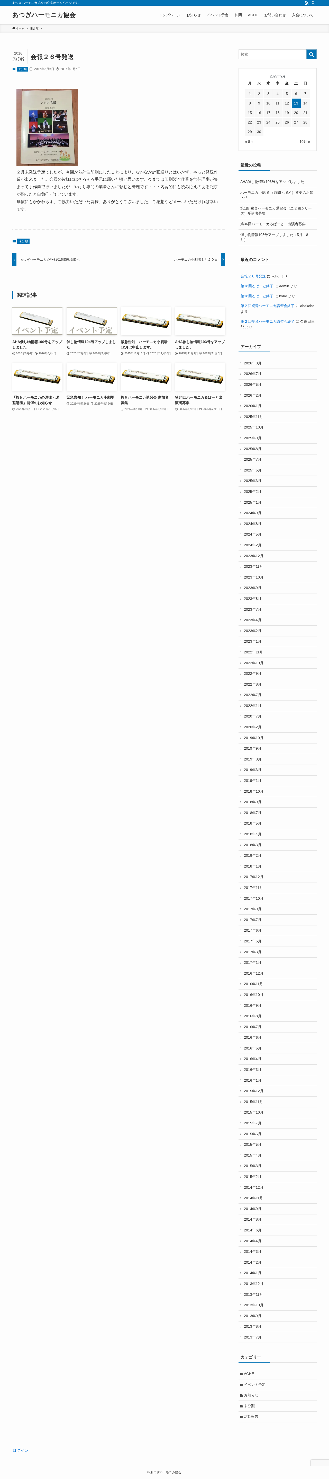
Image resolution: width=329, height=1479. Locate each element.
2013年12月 (253, 1284)
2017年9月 (252, 909)
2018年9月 (252, 802)
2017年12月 (253, 877)
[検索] (313, 3)
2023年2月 (252, 631)
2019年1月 (252, 780)
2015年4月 (252, 1155)
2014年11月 (253, 1198)
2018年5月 (252, 823)
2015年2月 (252, 1177)
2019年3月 (252, 770)
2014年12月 (253, 1187)
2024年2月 (252, 545)
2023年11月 (253, 566)
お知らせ (251, 1395)
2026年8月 (252, 363)
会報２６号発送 (253, 276)
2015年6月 (252, 1134)
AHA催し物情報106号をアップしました (272, 182)
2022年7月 (252, 695)
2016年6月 (252, 1037)
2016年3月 (252, 1069)
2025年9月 (252, 438)
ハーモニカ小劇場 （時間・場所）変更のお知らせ (276, 195)
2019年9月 (252, 748)
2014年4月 (252, 1241)
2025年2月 (252, 491)
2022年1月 (252, 706)
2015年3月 (252, 1166)
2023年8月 (252, 599)
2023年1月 (252, 641)
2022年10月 (253, 663)
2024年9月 (252, 513)
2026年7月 (252, 374)
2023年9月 (252, 588)
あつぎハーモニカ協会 (44, 15)
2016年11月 (253, 984)
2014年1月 (252, 1273)
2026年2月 (252, 395)
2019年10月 (253, 738)
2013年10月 (253, 1305)
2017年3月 (252, 952)
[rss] (306, 3)
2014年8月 (252, 1219)
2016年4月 (252, 1059)
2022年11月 (253, 652)
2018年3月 (252, 845)
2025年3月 (252, 481)
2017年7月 (252, 920)
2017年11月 (253, 888)
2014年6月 (252, 1230)
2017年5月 (252, 941)
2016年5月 (252, 1048)
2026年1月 (252, 406)
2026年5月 (252, 384)
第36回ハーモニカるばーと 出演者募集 (273, 224)
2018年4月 (252, 834)
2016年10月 (253, 995)
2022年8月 (252, 684)
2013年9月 (252, 1316)
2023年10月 (253, 577)
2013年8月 (252, 1326)
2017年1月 (252, 962)
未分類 (22, 69)
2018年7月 (252, 813)
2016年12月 (253, 973)
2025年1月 (252, 502)
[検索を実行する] (311, 54)
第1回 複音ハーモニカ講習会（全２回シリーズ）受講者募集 (276, 210)
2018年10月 (253, 791)
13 (296, 103)
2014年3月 (252, 1251)
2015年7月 (252, 1123)
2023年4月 (252, 620)
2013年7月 (252, 1337)
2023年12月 (253, 556)
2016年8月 (252, 1016)
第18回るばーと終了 (257, 286)
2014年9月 (252, 1209)
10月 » (304, 141)
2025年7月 (252, 459)
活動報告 (251, 1416)
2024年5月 (252, 534)
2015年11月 (253, 1102)
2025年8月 (252, 449)
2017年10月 (253, 898)
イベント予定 (255, 1384)
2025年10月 (253, 427)
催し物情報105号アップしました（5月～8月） (274, 237)
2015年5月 (252, 1144)
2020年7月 (252, 716)
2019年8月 (252, 759)
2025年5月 (252, 470)
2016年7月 (252, 1027)
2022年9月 (252, 673)
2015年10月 (253, 1112)
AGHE (249, 1374)
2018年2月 (252, 855)
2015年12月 (253, 1091)
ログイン (20, 1450)
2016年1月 (252, 1080)
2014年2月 (252, 1262)
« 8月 (249, 141)
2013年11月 (253, 1294)
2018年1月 (252, 866)
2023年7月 (252, 609)
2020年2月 (252, 727)
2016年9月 (252, 1005)
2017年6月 (252, 930)
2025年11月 (253, 417)
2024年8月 (252, 524)
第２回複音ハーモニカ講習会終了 (268, 306)
